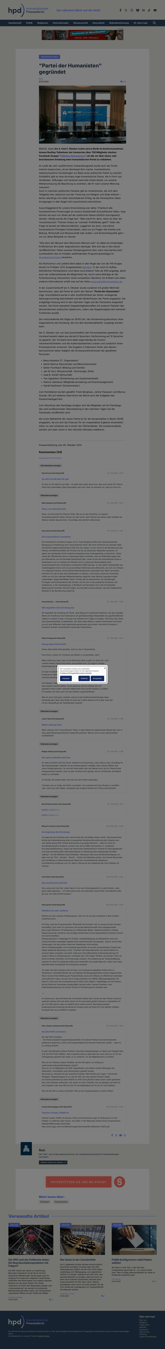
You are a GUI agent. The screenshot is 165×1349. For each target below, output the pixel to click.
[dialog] (82, 674)
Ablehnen (84, 678)
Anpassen (66, 678)
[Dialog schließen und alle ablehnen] (105, 667)
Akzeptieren (97, 678)
